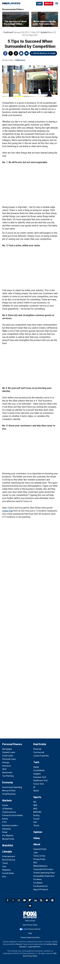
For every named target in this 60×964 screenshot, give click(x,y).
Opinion (37, 832)
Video (36, 838)
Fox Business (11, 3)
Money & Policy (8, 790)
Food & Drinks (8, 873)
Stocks (5, 805)
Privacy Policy (39, 859)
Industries (6, 829)
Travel (5, 863)
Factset (19, 944)
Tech (36, 762)
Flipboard (30, 900)
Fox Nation (38, 883)
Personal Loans (9, 759)
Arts (4, 876)
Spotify (52, 900)
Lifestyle (7, 851)
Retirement (7, 772)
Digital (36, 767)
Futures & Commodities (12, 815)
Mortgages (7, 749)
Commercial (38, 752)
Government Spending (12, 787)
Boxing (36, 815)
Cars (4, 866)
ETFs (4, 822)
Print (21, 53)
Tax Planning (8, 776)
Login (39, 3)
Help (30, 933)
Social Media (39, 770)
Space (36, 790)
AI (34, 787)
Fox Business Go (40, 886)
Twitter (10, 53)
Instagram (19, 900)
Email (26, 53)
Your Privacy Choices (32, 929)
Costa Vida (7, 510)
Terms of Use (39, 856)
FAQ (35, 862)
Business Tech (39, 777)
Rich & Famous (8, 860)
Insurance (6, 766)
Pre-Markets (7, 835)
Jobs (35, 852)
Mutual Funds (8, 839)
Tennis (36, 825)
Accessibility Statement (43, 876)
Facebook (5, 53)
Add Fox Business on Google (44, 53)
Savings (5, 762)
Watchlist (7, 845)
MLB (35, 809)
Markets (7, 800)
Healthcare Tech (40, 780)
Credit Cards (7, 756)
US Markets (7, 809)
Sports (37, 797)
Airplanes (6, 870)
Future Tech (38, 784)
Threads (16, 53)
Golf (35, 822)
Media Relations (40, 866)
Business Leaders (10, 825)
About (36, 844)
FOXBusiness (20, 60)
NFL (35, 802)
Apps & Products (40, 889)
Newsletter (47, 900)
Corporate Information (43, 869)
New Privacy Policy (30, 925)
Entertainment (8, 856)
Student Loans (8, 752)
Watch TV (48, 3)
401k (4, 769)
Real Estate (39, 744)
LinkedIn (35, 900)
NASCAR (37, 812)
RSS (41, 900)
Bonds (5, 819)
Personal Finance (12, 744)
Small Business (9, 794)
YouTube (24, 900)
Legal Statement (34, 947)
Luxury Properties (41, 756)
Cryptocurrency (9, 812)
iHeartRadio (30, 906)
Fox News (37, 879)
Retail (4, 832)
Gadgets (37, 774)
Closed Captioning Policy (44, 873)
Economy (7, 782)
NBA (35, 805)
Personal (37, 749)
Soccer (36, 819)
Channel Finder (39, 849)
